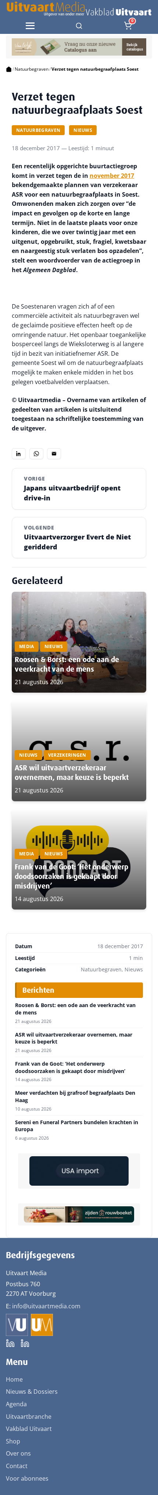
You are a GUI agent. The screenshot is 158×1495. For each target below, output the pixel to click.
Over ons (18, 1453)
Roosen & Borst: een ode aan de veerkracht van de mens (67, 664)
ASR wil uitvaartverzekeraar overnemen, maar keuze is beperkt (72, 772)
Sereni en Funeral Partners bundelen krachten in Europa (76, 1126)
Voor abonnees (27, 1478)
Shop (13, 1441)
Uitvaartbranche (28, 1417)
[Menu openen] (30, 25)
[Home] (9, 69)
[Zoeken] (79, 25)
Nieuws (82, 130)
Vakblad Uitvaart (29, 1429)
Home (14, 1379)
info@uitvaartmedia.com (46, 1306)
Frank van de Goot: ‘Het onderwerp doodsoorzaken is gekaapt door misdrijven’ (71, 876)
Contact (17, 1466)
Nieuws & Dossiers (32, 1391)
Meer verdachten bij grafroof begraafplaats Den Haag (75, 1096)
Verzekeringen (67, 755)
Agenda (16, 1404)
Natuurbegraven (32, 69)
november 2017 (112, 175)
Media (26, 646)
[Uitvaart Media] (79, 8)
